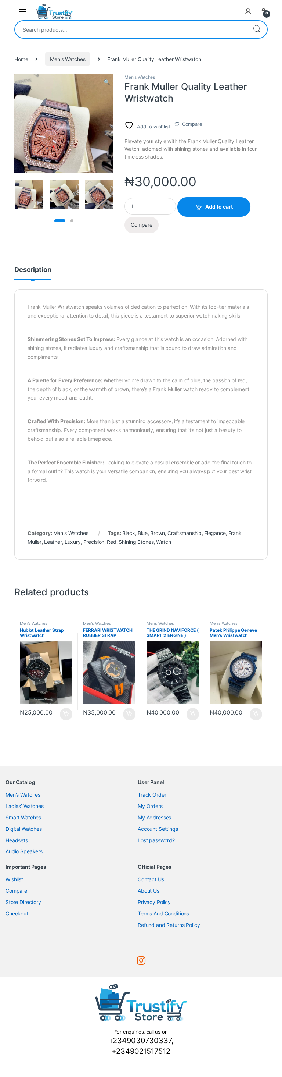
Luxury (73, 542)
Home (21, 59)
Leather (53, 542)
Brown (157, 533)
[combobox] (130, 29)
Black (128, 533)
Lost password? (156, 840)
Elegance (215, 533)
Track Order (152, 794)
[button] (107, 82)
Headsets (17, 840)
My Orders (150, 806)
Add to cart (219, 206)
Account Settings (158, 829)
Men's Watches (67, 59)
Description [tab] (32, 269)
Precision (94, 542)
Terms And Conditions (163, 913)
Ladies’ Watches (25, 806)
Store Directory (23, 902)
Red (111, 542)
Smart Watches (23, 817)
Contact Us (151, 879)
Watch (163, 542)
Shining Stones (136, 542)
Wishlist (14, 879)
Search (256, 29)
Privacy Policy (154, 902)
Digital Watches (24, 829)
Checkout (17, 913)
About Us (148, 891)
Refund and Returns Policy (169, 925)
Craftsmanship (184, 533)
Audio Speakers (24, 851)
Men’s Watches (23, 794)
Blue (143, 533)
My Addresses (154, 817)
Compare (192, 124)
